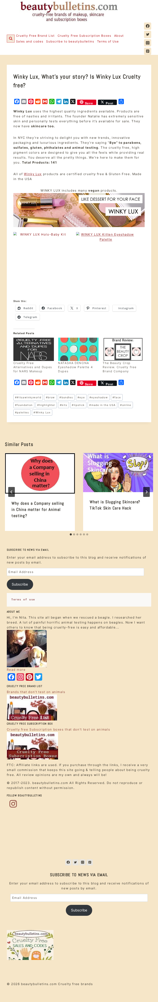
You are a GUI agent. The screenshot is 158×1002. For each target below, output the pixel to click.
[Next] (146, 492)
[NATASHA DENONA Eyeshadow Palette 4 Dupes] (78, 349)
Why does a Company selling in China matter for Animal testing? (38, 509)
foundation (24, 405)
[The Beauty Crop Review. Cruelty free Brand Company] (123, 349)
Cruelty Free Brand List (35, 35)
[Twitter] (147, 34)
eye (81, 397)
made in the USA (102, 405)
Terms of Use (108, 41)
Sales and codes (29, 41)
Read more (16, 670)
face (117, 397)
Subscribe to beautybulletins (70, 41)
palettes (22, 412)
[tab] (71, 534)
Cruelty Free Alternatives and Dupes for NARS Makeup (32, 367)
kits (63, 405)
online (125, 405)
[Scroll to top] (147, 991)
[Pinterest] (147, 51)
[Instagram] (147, 42)
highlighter (46, 405)
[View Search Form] (11, 38)
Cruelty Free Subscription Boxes (84, 35)
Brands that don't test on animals (36, 692)
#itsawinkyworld (28, 397)
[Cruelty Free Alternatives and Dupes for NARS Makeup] (33, 349)
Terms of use (23, 599)
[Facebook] (147, 26)
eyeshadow (98, 397)
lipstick (78, 405)
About (119, 35)
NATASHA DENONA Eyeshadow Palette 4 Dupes (75, 367)
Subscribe (20, 584)
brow (50, 397)
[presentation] (40, 473)
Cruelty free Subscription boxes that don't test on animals (58, 729)
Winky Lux (33, 174)
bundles (66, 397)
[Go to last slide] (11, 492)
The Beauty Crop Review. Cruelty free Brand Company (119, 367)
